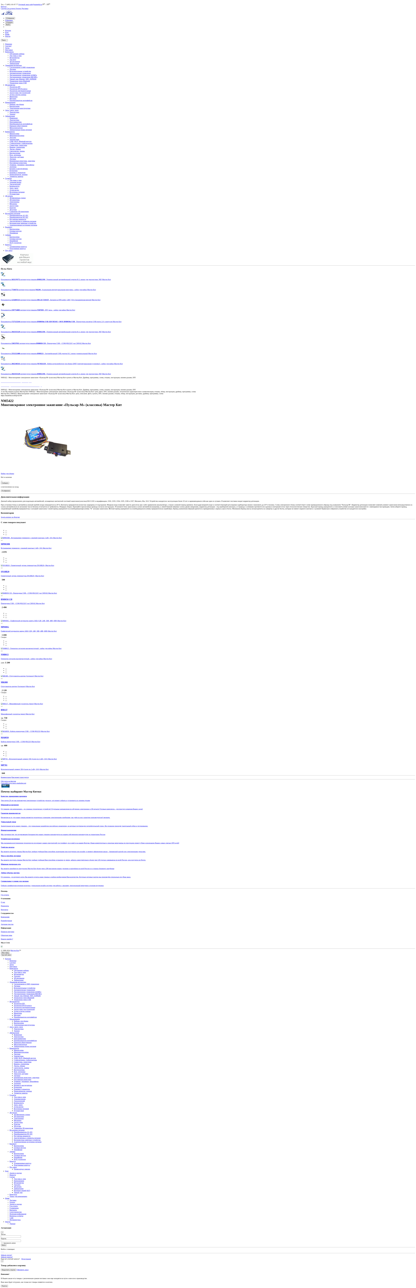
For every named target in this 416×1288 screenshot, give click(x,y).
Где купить (11, 8)
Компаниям (5, 917)
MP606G (5, 627)
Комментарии (6, 777)
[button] (10, 18)
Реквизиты (5, 906)
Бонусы (3, 6)
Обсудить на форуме (8, 781)
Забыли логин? (6, 1255)
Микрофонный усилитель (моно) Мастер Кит (18, 714)
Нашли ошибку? (7, 939)
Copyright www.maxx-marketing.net (13, 783)
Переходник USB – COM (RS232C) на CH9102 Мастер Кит (23, 603)
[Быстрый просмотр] (6, 558)
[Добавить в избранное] (6, 534)
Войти (4, 1245)
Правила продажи (7, 932)
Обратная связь (6, 935)
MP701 (4, 765)
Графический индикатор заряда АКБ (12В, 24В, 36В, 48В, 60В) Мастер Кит (29, 631)
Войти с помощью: (8, 1249)
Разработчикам (6, 921)
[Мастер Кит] (7, 14)
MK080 (4, 682)
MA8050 (5, 737)
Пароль (3, 1239)
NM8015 (5, 654)
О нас (3, 902)
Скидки (4, 8)
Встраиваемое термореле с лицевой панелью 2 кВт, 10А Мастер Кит (26, 548)
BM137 (4, 710)
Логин (3, 1234)
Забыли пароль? (7, 1257)
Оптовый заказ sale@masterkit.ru (30, 4)
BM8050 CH (6, 599)
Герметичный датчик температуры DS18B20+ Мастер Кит (22, 576)
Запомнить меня (9, 1243)
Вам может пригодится (20, 777)
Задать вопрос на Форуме (10, 517)
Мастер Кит (15, 950)
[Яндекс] (3, 1251)
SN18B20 (5, 571)
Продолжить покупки (8, 1270)
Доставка (24, 8)
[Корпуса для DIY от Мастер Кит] (17, 263)
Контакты (4, 910)
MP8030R (5, 544)
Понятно (4, 1286)
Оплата (18, 8)
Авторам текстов (7, 924)
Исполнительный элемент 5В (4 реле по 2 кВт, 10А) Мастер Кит (25, 769)
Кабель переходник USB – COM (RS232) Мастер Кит (20, 742)
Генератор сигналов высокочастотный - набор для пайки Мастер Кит (26, 659)
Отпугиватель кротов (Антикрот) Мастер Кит (18, 686)
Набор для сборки (7, 473)
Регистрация (26, 1259)
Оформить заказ (22, 1270)
